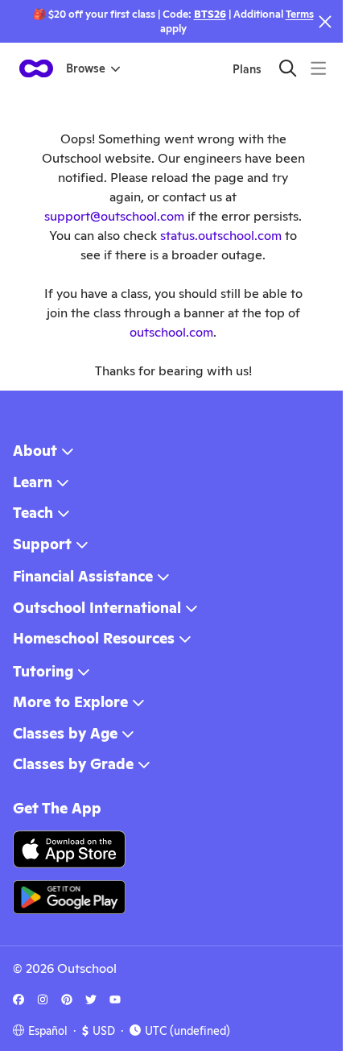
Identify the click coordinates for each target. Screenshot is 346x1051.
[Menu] (318, 68)
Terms (300, 14)
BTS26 (210, 14)
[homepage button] (36, 68)
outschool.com (171, 332)
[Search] (288, 68)
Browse (85, 68)
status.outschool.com (221, 235)
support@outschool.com (114, 216)
